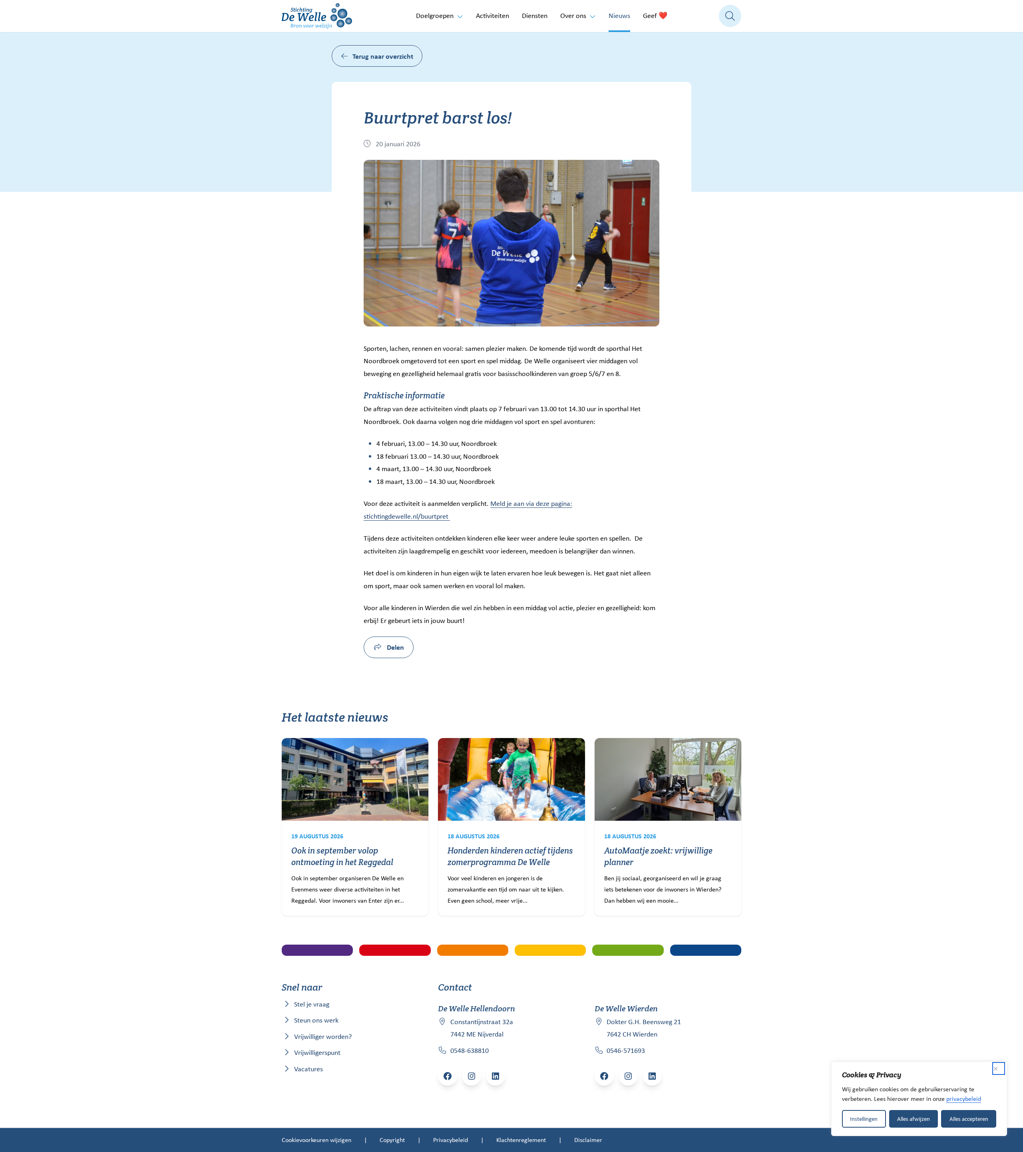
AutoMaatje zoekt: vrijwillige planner (658, 856)
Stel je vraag (311, 1004)
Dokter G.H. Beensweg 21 (644, 1022)
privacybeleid (963, 1098)
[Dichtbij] (998, 1068)
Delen (394, 647)
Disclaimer (588, 1140)
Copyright (392, 1140)
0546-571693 (626, 1050)
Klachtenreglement (521, 1140)
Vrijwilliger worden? (323, 1036)
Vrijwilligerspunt (317, 1052)
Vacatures (308, 1069)
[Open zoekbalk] (730, 16)
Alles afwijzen (913, 1118)
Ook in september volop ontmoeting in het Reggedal (342, 856)
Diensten (534, 15)
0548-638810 (469, 1050)
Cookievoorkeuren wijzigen (316, 1140)
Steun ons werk (316, 1020)
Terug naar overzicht (382, 56)
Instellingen (864, 1118)
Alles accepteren (968, 1118)
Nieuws (619, 15)
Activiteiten (492, 15)
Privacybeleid (450, 1140)
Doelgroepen (435, 15)
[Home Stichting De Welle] (317, 16)
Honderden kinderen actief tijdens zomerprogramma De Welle (510, 856)
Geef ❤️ (655, 15)
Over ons (573, 15)
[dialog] (919, 1099)
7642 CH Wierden (632, 1034)
